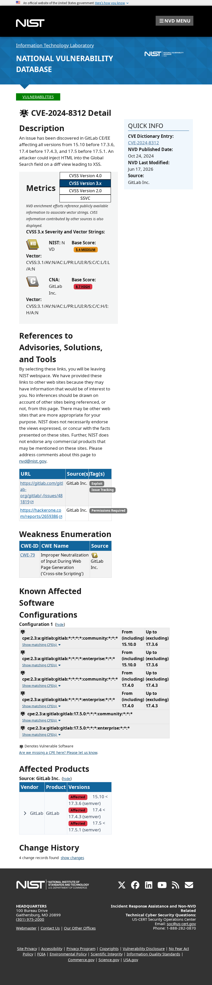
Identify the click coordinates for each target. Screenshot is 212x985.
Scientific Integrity (107, 954)
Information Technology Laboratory (55, 45)
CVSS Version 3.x (85, 183)
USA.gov (130, 959)
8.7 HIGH (83, 286)
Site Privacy (27, 948)
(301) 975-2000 (30, 919)
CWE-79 (27, 555)
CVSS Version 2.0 (85, 191)
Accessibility (51, 948)
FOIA (41, 954)
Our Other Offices (80, 928)
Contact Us (50, 928)
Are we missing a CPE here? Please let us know (58, 752)
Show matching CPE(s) (39, 644)
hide (60, 624)
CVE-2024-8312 (143, 143)
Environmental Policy (68, 954)
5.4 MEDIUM (85, 249)
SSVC (85, 198)
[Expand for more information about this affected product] (25, 813)
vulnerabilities (38, 96)
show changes (72, 857)
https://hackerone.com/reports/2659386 (40, 513)
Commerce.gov (81, 959)
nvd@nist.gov (32, 461)
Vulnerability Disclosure (144, 948)
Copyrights (109, 948)
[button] (174, 21)
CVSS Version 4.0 (85, 176)
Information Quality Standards (153, 954)
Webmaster (26, 928)
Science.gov (109, 959)
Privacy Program (80, 948)
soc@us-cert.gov (181, 923)
